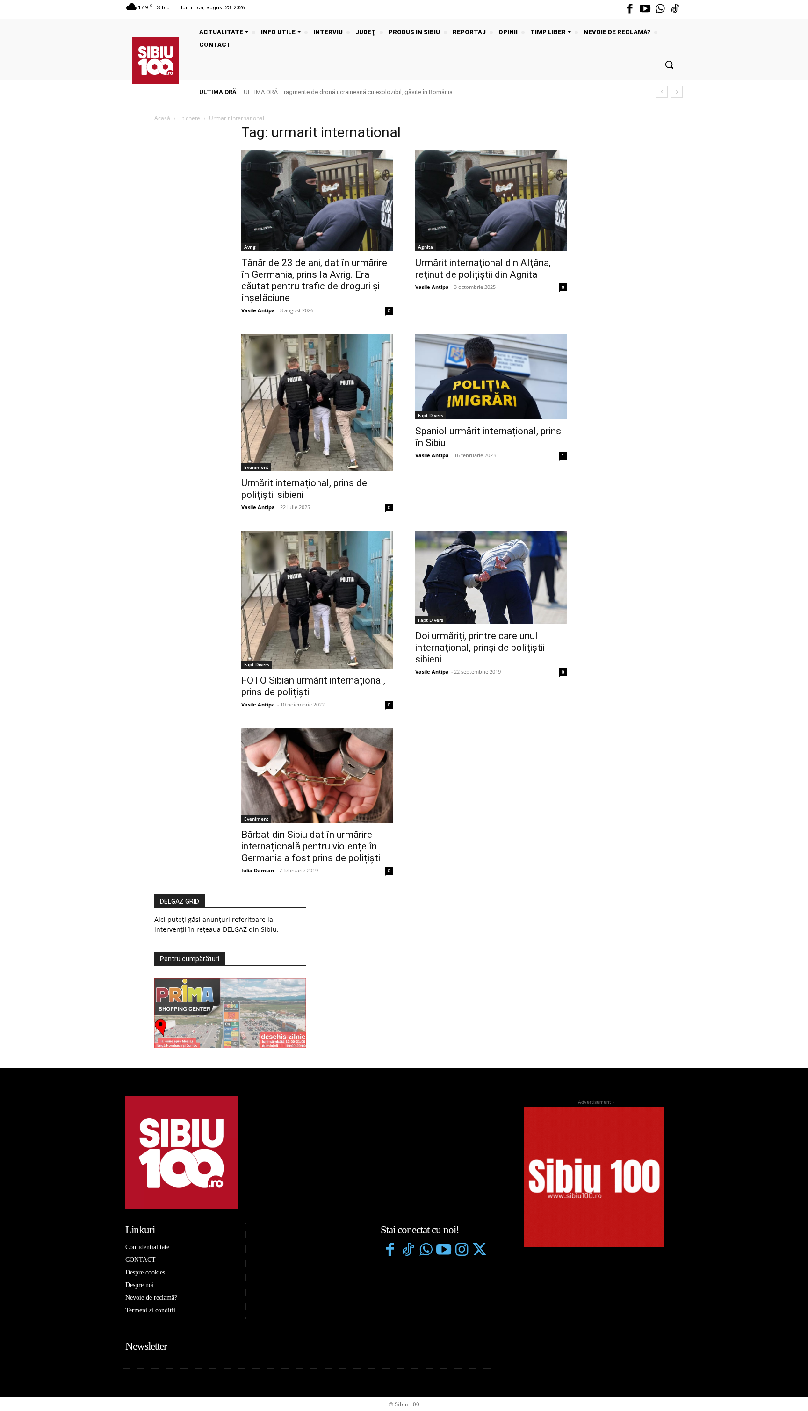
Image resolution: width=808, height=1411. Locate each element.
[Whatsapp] (660, 9)
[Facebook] (629, 9)
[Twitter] (479, 1251)
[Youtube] (644, 9)
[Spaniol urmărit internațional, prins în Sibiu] (491, 376)
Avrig (250, 247)
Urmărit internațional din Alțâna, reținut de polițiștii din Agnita (483, 268)
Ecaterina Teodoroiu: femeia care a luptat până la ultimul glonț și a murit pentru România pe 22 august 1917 (387, 91)
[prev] (662, 92)
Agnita (425, 247)
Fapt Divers (430, 415)
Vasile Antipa (258, 310)
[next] (677, 92)
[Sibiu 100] (155, 60)
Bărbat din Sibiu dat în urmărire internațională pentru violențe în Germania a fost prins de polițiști (310, 846)
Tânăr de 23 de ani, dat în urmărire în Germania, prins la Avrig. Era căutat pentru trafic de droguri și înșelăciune (314, 280)
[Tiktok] (675, 9)
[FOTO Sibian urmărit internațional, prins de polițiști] (317, 599)
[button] (669, 64)
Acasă (162, 118)
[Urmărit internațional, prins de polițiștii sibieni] (317, 402)
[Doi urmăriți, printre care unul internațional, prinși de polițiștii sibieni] (491, 577)
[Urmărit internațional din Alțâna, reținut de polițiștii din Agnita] (491, 200)
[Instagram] (461, 1251)
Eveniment (256, 467)
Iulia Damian (257, 870)
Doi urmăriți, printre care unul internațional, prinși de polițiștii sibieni (480, 647)
